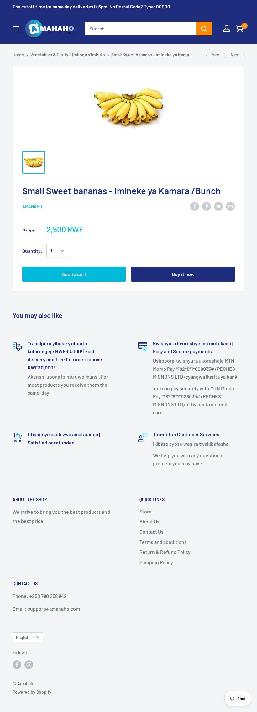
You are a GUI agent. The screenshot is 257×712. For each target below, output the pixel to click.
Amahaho (32, 206)
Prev (214, 54)
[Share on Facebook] (194, 206)
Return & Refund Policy (165, 552)
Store (145, 511)
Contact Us (151, 531)
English (22, 637)
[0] (239, 28)
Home (18, 54)
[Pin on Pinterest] (206, 206)
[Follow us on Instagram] (28, 664)
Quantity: (32, 251)
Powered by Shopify (32, 692)
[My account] (226, 28)
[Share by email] (230, 206)
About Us (149, 521)
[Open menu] (16, 28)
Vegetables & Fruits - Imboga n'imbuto (67, 54)
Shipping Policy (156, 562)
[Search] (204, 28)
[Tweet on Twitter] (218, 206)
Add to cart (74, 274)
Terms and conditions (163, 542)
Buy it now (183, 274)
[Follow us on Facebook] (17, 664)
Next (235, 54)
